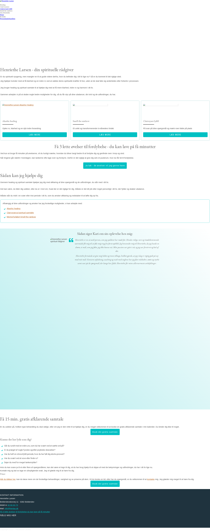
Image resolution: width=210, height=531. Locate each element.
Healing (2, 5)
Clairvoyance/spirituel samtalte (20, 213)
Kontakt (3, 17)
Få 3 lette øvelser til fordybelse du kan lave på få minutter (25, 512)
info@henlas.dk (11, 508)
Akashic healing (13, 208)
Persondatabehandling (7, 19)
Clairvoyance (4, 7)
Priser (2, 15)
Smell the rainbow (6, 11)
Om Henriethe (5, 13)
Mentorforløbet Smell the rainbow (21, 217)
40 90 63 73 (13, 505)
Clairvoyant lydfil (6, 9)
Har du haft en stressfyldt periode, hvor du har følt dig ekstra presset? (34, 454)
